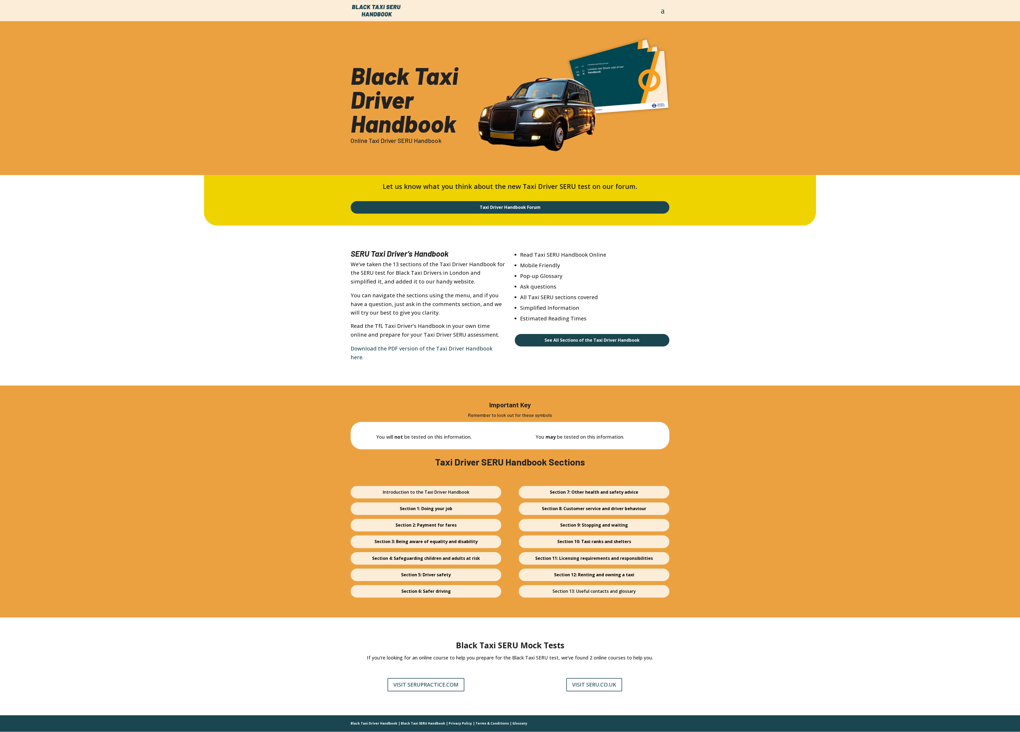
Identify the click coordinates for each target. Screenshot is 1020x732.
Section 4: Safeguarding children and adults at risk (426, 558)
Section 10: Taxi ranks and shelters (594, 541)
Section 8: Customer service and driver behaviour (594, 508)
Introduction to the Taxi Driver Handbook (426, 492)
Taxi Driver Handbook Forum (510, 207)
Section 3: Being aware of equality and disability (426, 541)
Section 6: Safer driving (426, 591)
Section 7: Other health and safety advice (594, 492)
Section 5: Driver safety (426, 575)
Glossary (519, 723)
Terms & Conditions (492, 723)
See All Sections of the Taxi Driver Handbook (592, 340)
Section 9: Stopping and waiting (594, 525)
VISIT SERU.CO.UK (594, 684)
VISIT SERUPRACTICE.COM (425, 684)
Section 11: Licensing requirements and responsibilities (594, 558)
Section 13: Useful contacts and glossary (594, 591)
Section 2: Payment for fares (426, 525)
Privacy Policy (460, 723)
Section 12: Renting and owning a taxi (594, 575)
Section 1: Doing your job (426, 508)
